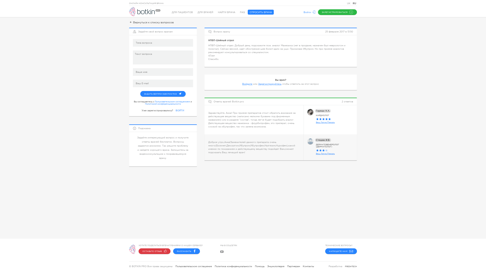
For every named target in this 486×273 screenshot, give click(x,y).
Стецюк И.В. (323, 140)
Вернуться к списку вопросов (153, 22)
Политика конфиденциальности (233, 266)
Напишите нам (338, 251)
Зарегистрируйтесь (269, 84)
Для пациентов (182, 12)
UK (349, 3)
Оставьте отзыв (152, 251)
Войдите (247, 84)
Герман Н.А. (323, 111)
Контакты (308, 266)
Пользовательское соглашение (193, 266)
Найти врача (226, 12)
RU (354, 3)
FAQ (242, 12)
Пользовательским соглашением (172, 101)
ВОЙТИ (180, 110)
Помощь (259, 266)
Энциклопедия (275, 266)
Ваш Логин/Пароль (325, 122)
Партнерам (293, 266)
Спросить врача (261, 12)
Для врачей (205, 12)
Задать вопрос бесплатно (160, 94)
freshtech (351, 266)
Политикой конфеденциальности (163, 104)
